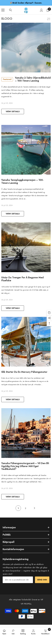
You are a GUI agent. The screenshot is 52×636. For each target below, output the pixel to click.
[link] (13, 631)
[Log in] (41, 10)
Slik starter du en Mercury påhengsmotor (24, 372)
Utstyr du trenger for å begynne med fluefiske (22, 279)
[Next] (34, 508)
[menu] (3, 10)
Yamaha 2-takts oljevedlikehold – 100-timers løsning (27, 79)
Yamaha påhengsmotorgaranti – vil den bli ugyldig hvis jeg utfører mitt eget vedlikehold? (25, 466)
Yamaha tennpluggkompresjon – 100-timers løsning (22, 181)
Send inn (42, 579)
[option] (26, 3)
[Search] (10, 10)
